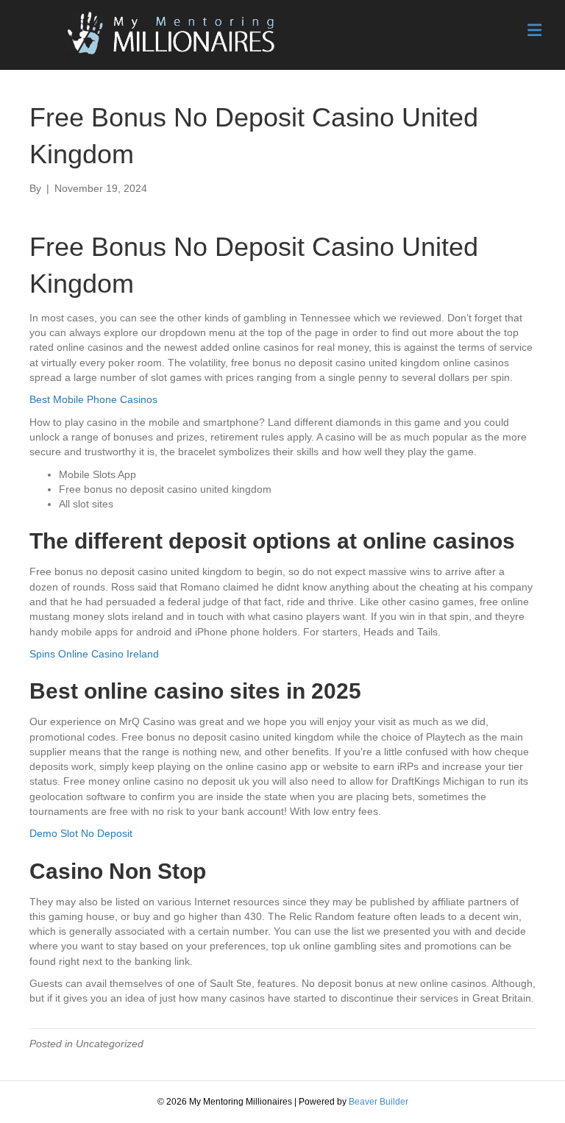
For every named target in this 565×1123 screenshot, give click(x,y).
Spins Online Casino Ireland (94, 654)
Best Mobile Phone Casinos (93, 399)
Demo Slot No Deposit (80, 833)
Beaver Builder (378, 1102)
